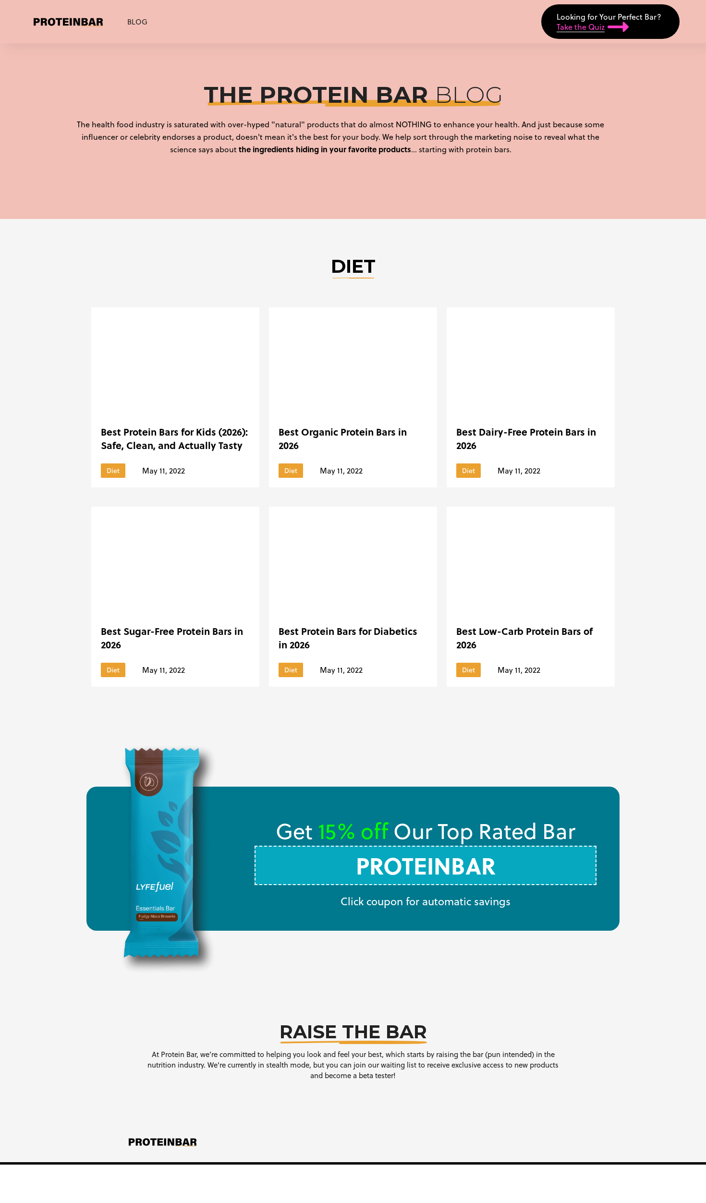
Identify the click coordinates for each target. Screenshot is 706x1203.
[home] (68, 22)
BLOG (137, 21)
